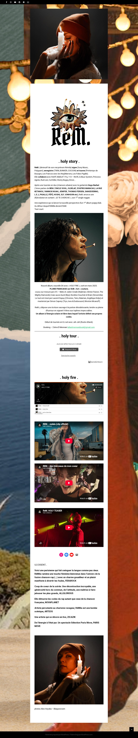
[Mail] (77, 555)
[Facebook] (66, 555)
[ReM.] (69, 44)
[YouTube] (15, 2)
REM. (35, 420)
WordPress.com (87, 735)
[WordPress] (19, 2)
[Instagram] (61, 555)
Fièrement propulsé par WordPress (57, 735)
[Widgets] (131, 729)
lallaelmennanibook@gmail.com (81, 327)
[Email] (28, 2)
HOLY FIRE (41, 420)
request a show (70, 349)
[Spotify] (24, 2)
